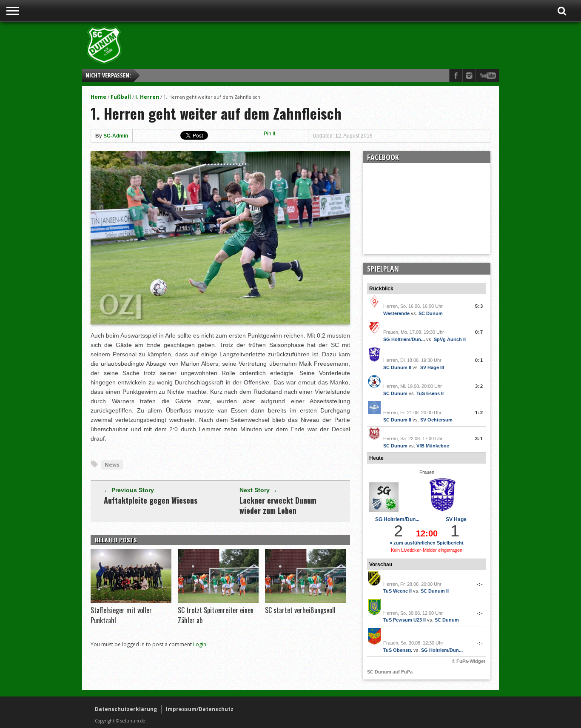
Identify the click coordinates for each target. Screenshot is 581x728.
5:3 (479, 306)
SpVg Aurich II (450, 339)
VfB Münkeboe (432, 445)
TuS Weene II (397, 590)
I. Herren (147, 96)
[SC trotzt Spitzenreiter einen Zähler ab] (218, 601)
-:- (480, 584)
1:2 (479, 412)
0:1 (479, 360)
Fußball (121, 96)
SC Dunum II (397, 367)
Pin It (269, 134)
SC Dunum (431, 313)
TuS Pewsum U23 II (404, 619)
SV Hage (456, 519)
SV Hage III (432, 367)
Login (199, 644)
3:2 (479, 386)
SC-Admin (115, 136)
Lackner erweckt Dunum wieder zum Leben (277, 505)
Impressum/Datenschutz (200, 709)
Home (98, 96)
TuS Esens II (430, 393)
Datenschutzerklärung (126, 709)
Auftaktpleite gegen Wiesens (150, 500)
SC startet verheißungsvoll (300, 610)
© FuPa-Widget (468, 661)
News (112, 464)
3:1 (479, 438)
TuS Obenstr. (397, 650)
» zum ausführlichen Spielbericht (427, 542)
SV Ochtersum (436, 419)
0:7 (479, 332)
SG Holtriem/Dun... (404, 339)
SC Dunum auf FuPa (390, 671)
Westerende (396, 313)
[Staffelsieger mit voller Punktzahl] (131, 601)
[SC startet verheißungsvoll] (305, 601)
